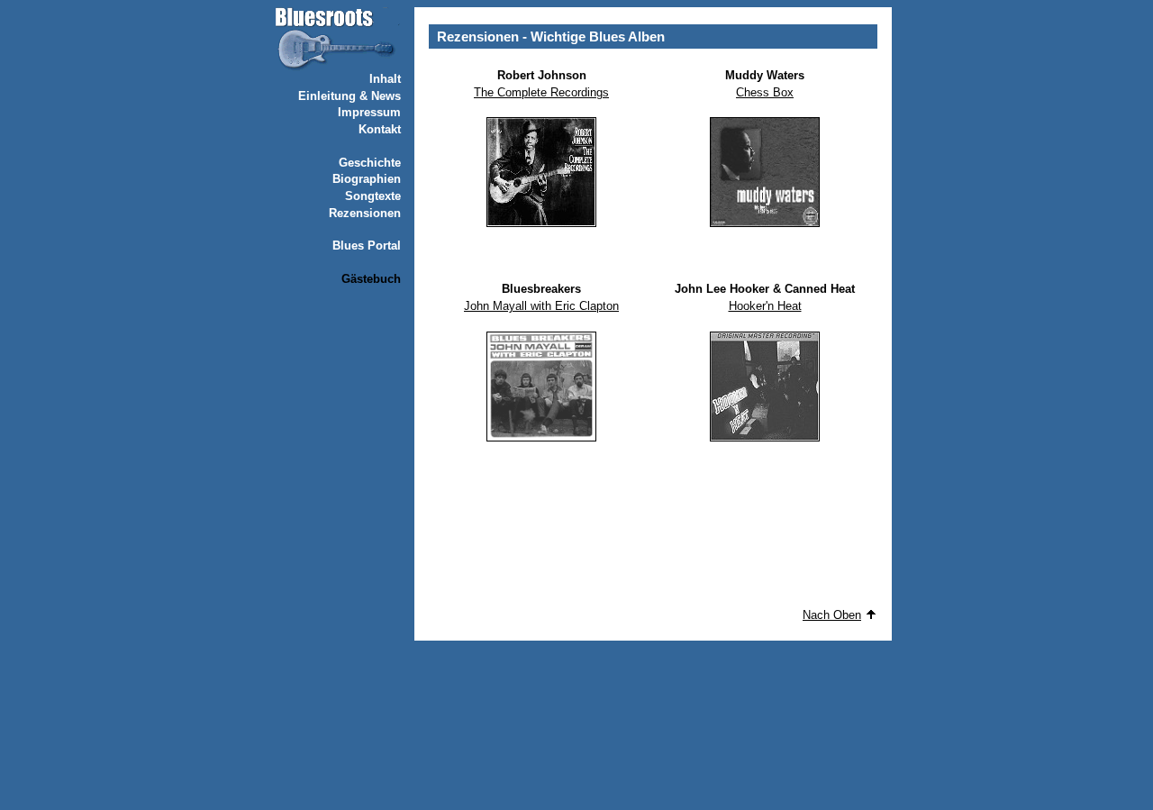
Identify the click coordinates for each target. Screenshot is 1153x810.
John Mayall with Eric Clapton (541, 306)
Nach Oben (832, 615)
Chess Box (765, 92)
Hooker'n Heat (765, 306)
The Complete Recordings (541, 92)
